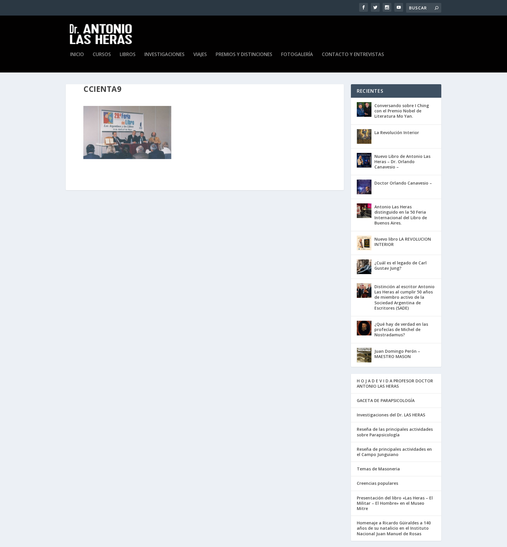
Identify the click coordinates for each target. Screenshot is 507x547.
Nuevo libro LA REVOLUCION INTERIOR (402, 241)
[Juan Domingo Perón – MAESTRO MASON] (364, 355)
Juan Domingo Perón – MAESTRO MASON (397, 353)
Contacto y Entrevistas (353, 55)
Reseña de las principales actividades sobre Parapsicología (395, 431)
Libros (128, 55)
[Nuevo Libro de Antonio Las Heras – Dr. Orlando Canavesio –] (364, 160)
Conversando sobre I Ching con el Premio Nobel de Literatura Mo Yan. (401, 111)
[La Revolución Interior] (364, 136)
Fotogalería (297, 55)
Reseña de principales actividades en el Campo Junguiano (394, 451)
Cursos (102, 55)
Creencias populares (377, 483)
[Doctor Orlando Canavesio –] (364, 187)
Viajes (200, 55)
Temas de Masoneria (378, 469)
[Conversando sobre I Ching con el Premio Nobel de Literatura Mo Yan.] (364, 109)
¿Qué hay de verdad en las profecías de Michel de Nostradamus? (401, 329)
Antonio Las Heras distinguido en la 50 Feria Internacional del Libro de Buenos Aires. (400, 215)
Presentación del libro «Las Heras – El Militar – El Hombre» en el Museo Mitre (395, 503)
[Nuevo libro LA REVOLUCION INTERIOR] (364, 243)
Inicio (77, 55)
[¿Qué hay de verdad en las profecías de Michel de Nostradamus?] (364, 328)
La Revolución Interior (396, 132)
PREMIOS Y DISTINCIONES (244, 55)
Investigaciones (164, 55)
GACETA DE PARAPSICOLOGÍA (386, 400)
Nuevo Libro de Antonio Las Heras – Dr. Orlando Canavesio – (402, 161)
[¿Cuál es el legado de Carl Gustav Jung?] (364, 266)
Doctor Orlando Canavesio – (403, 183)
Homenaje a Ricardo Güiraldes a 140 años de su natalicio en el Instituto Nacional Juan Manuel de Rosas (394, 528)
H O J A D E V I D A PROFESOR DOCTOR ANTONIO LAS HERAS (395, 383)
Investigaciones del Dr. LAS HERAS (391, 415)
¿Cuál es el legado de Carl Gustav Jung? (400, 265)
